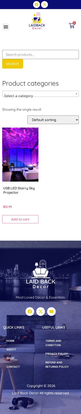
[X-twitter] (44, 4)
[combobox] (40, 94)
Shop (10, 358)
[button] (5, 26)
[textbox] (40, 96)
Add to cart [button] (20, 219)
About (11, 349)
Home (10, 340)
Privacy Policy (56, 353)
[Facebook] (36, 4)
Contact (13, 366)
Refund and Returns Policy (57, 364)
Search (12, 64)
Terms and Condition (53, 343)
